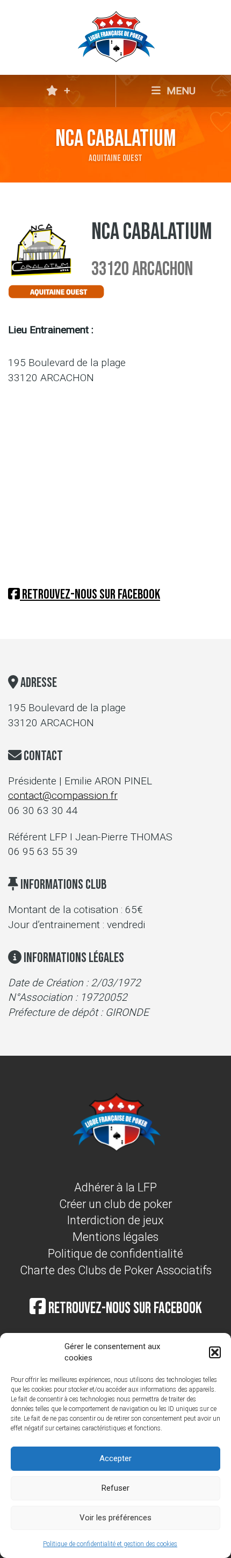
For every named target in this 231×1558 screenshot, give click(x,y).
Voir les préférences (115, 1517)
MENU (180, 91)
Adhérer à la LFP (115, 1187)
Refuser (115, 1488)
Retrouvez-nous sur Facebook (90, 594)
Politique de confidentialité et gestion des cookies (110, 1544)
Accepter (115, 1458)
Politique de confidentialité (115, 1253)
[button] (215, 1352)
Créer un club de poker (115, 1204)
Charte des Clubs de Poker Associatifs (116, 1270)
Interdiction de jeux (115, 1220)
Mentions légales (115, 1237)
